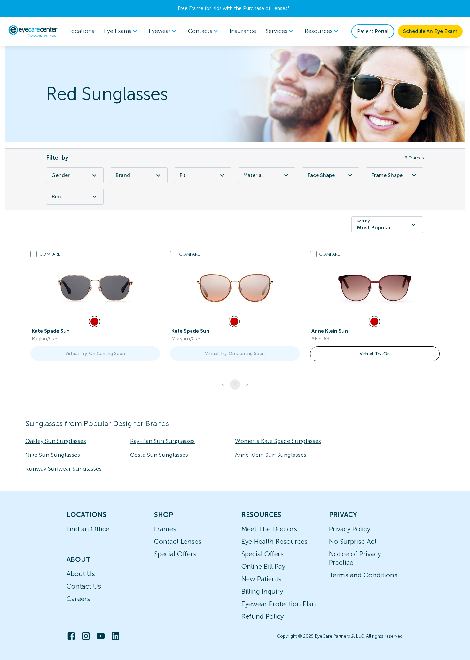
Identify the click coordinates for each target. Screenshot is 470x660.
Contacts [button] (200, 31)
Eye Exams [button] (117, 31)
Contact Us (84, 586)
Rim (56, 196)
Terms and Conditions (363, 575)
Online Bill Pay (263, 566)
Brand (122, 175)
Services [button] (276, 31)
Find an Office (88, 529)
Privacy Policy (349, 529)
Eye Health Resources (274, 541)
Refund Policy (262, 616)
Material (253, 175)
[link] (95, 287)
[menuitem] (121, 31)
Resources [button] (319, 31)
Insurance (243, 31)
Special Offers (175, 554)
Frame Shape (387, 175)
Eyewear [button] (160, 31)
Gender (60, 175)
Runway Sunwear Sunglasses (63, 468)
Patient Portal (372, 31)
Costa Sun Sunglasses (159, 454)
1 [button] (235, 384)
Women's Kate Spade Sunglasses (278, 441)
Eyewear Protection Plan (278, 604)
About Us (81, 574)
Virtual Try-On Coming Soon (95, 353)
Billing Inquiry (262, 591)
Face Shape (321, 175)
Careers (78, 599)
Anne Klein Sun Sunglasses (270, 454)
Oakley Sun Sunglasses (55, 441)
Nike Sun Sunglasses (52, 454)
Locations (81, 31)
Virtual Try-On (375, 354)
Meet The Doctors (269, 529)
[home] (33, 31)
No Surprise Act (353, 541)
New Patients (261, 579)
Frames (165, 529)
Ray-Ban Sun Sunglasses (162, 441)
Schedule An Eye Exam (430, 31)
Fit (182, 175)
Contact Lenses (177, 541)
